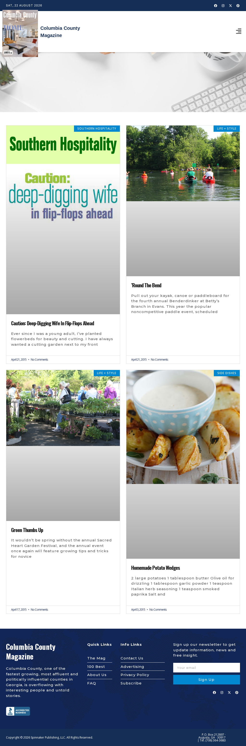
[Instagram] (223, 5)
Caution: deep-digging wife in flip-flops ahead (52, 323)
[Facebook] (216, 5)
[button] (239, 31)
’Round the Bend (146, 285)
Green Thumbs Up (27, 529)
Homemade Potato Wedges (155, 567)
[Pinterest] (238, 5)
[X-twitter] (231, 5)
